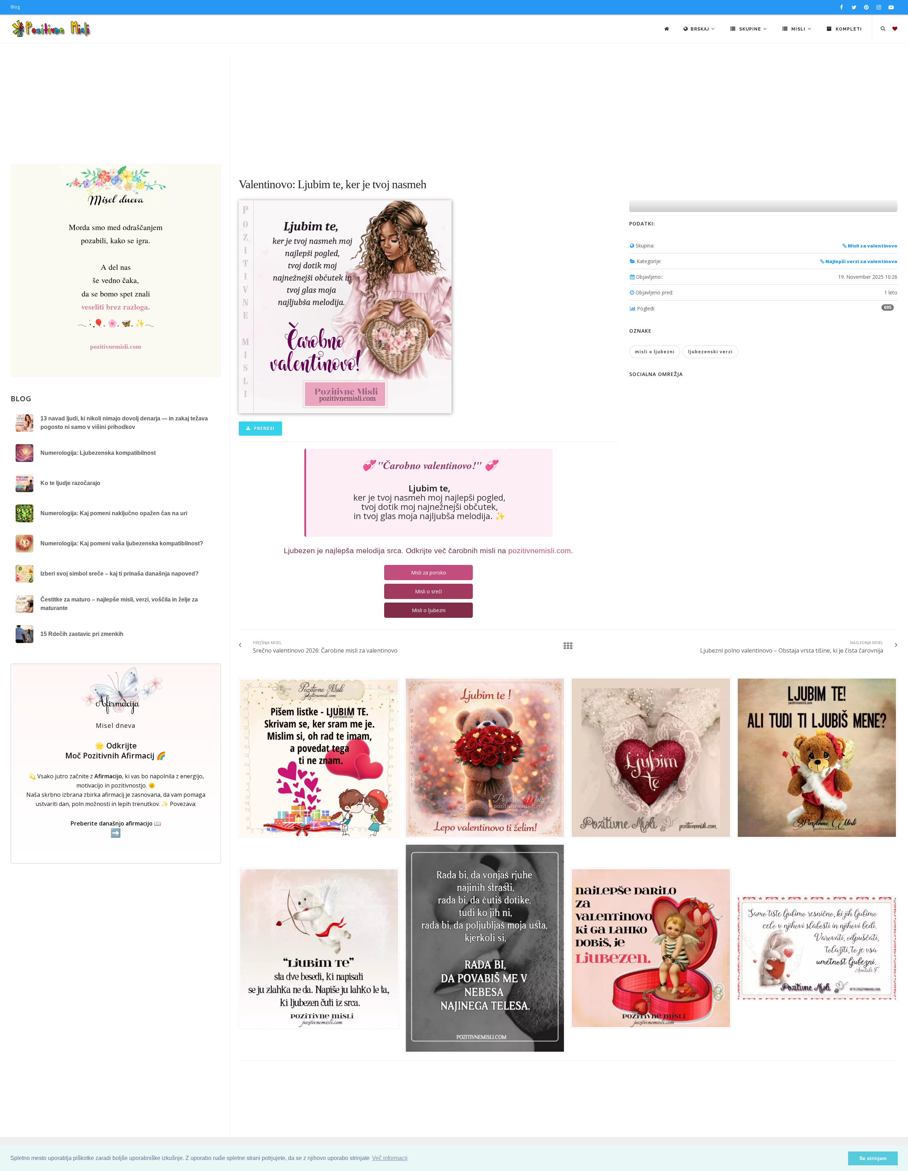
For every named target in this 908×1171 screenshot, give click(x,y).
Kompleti (848, 29)
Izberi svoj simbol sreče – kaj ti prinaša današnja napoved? (119, 574)
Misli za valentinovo (872, 246)
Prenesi (264, 428)
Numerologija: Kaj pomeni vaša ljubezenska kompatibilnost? (121, 543)
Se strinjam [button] (872, 1158)
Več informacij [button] (390, 1158)
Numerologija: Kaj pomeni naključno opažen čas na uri (113, 513)
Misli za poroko (428, 572)
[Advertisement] (454, 110)
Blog (15, 7)
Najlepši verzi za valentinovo (860, 261)
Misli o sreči (428, 591)
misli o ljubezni (655, 352)
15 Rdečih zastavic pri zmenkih (81, 634)
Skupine (750, 29)
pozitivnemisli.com (115, 346)
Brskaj (700, 29)
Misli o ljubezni (428, 610)
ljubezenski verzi (710, 352)
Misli (798, 29)
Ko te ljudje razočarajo (70, 483)
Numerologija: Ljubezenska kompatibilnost (98, 453)
